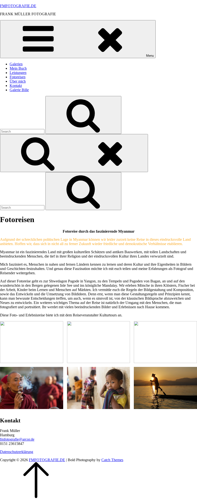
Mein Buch (18, 68)
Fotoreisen (17, 77)
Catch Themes (112, 460)
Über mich (18, 81)
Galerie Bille (19, 90)
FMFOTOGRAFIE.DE (18, 6)
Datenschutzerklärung (16, 452)
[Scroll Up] (36, 497)
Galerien (16, 64)
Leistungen (18, 73)
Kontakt (16, 86)
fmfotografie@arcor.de (17, 439)
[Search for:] (22, 131)
